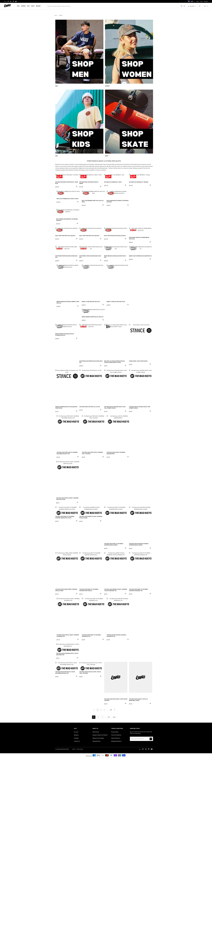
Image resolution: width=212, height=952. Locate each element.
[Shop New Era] (108, 326)
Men (18, 6)
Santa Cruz (120, 168)
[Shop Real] (60, 193)
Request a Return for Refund (100, 735)
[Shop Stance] (140, 330)
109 (111, 710)
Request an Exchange (98, 738)
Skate (32, 6)
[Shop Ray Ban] (59, 176)
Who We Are (96, 732)
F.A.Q (201, 1)
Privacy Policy (114, 732)
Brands (38, 6)
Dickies (115, 168)
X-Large (130, 168)
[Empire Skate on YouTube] (16, 1)
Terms (73, 749)
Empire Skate (66, 749)
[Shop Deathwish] (133, 230)
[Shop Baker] (108, 248)
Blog (198, 1)
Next (114, 717)
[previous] (105, 339)
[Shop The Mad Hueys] (91, 376)
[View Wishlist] (199, 6)
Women (23, 6)
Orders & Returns (115, 738)
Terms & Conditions (116, 735)
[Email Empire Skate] (5, 1)
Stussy (125, 168)
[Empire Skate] (7, 6)
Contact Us (77, 741)
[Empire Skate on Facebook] (8, 1)
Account (76, 732)
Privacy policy (80, 749)
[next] (77, 175)
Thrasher (110, 168)
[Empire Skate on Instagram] (10, 1)
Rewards (206, 1)
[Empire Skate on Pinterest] (13, 1)
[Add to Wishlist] (77, 186)
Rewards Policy (96, 741)
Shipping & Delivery (116, 741)
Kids (28, 6)
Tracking (76, 738)
